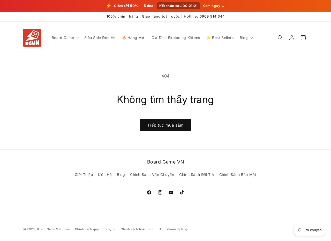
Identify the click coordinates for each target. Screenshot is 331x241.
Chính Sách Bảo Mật (238, 174)
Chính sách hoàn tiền (137, 229)
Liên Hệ (105, 174)
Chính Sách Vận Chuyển (152, 174)
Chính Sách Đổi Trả (196, 174)
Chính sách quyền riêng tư (95, 229)
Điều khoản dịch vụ (173, 229)
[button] (65, 37)
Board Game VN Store (53, 229)
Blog (121, 174)
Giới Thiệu (84, 174)
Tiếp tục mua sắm (165, 125)
